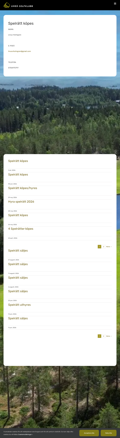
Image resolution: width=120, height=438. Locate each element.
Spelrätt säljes (18, 250)
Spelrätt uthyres (19, 304)
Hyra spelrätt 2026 (21, 201)
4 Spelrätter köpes (20, 228)
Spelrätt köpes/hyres (22, 188)
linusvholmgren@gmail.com (19, 51)
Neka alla (108, 433)
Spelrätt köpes (18, 161)
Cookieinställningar (25, 434)
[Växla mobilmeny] (115, 3)
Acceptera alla (89, 433)
